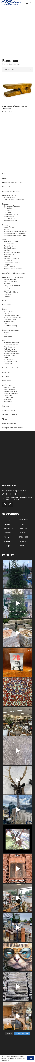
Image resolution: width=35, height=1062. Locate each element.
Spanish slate (8, 398)
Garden (4, 240)
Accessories (8, 336)
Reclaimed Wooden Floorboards (15, 235)
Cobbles (6, 313)
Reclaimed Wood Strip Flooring (14, 233)
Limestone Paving (10, 319)
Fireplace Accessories (11, 214)
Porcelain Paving (9, 322)
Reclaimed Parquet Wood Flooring (15, 231)
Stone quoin (8, 364)
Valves (6, 334)
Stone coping (8, 359)
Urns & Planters (9, 267)
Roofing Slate (7, 385)
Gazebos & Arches (10, 248)
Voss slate (7, 400)
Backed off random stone (12, 343)
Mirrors (6, 290)
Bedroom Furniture (10, 282)
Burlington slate (9, 387)
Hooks (7, 296)
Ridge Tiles (6, 372)
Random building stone (12, 353)
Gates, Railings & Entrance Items (13, 273)
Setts (5, 324)
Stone (4, 341)
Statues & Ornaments (11, 258)
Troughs (7, 265)
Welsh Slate (8, 402)
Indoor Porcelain (9, 227)
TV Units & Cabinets (11, 292)
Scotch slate (8, 396)
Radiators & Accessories (10, 330)
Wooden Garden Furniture (13, 269)
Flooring (5, 225)
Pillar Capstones (9, 347)
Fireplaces (5, 204)
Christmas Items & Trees (11, 191)
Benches (7, 284)
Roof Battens (6, 381)
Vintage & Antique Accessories (12, 428)
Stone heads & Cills (10, 361)
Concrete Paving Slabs (11, 315)
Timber (4, 419)
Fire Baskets (8, 208)
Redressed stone (9, 355)
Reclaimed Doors (9, 198)
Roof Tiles (5, 376)
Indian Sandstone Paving (12, 317)
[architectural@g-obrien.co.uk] (4, 490)
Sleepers (7, 256)
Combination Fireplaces (12, 206)
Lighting (7, 250)
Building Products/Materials (12, 182)
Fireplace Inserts (9, 216)
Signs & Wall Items (8, 410)
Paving (4, 309)
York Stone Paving (10, 326)
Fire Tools (7, 212)
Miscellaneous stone (11, 345)
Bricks (4, 178)
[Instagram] (10, 504)
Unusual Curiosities (9, 423)
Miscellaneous (9, 254)
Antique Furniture (10, 279)
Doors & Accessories (9, 195)
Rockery (6, 357)
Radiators (7, 332)
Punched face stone (10, 351)
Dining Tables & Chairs (12, 286)
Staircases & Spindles (9, 415)
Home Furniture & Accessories (12, 277)
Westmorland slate (10, 391)
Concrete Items (9, 244)
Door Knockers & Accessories (14, 200)
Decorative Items (10, 246)
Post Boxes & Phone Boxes (11, 368)
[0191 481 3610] (4, 494)
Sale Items (5, 406)
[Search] (31, 3)
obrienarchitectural (17, 561)
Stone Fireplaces (9, 218)
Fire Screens (8, 210)
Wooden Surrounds (10, 221)
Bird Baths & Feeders (11, 242)
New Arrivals (6, 305)
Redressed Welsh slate (11, 393)
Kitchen (4, 300)
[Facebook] (4, 504)
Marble (6, 229)
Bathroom (5, 174)
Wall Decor (7, 294)
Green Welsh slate (10, 389)
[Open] (17, 574)
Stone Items (8, 260)
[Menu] (27, 2)
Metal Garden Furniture (12, 252)
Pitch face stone (9, 349)
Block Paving (8, 311)
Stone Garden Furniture (12, 263)
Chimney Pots (7, 187)
